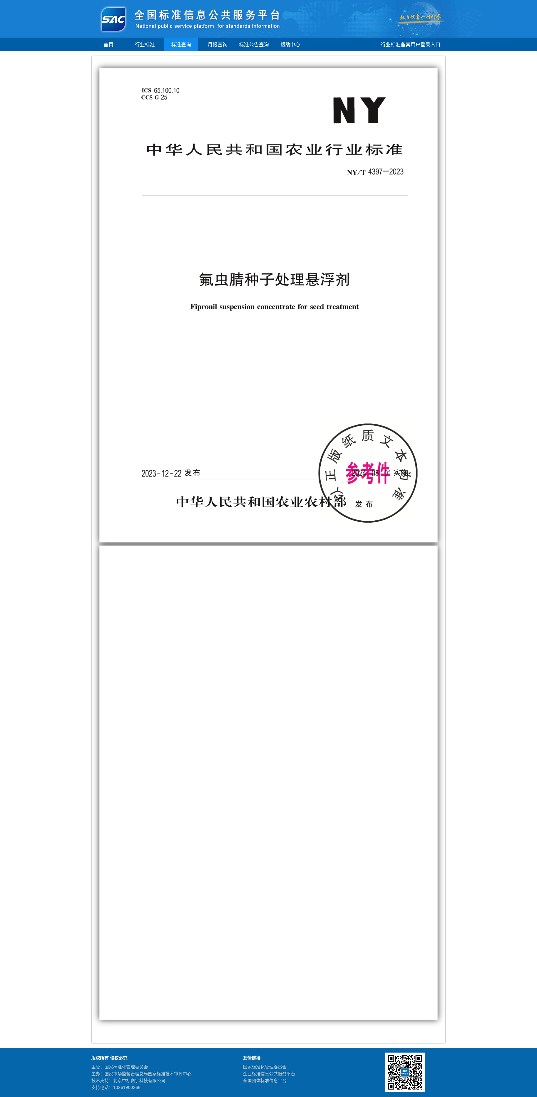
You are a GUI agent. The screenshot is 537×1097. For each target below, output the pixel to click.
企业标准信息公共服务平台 (269, 1073)
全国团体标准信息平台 (265, 1080)
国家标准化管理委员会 (265, 1066)
